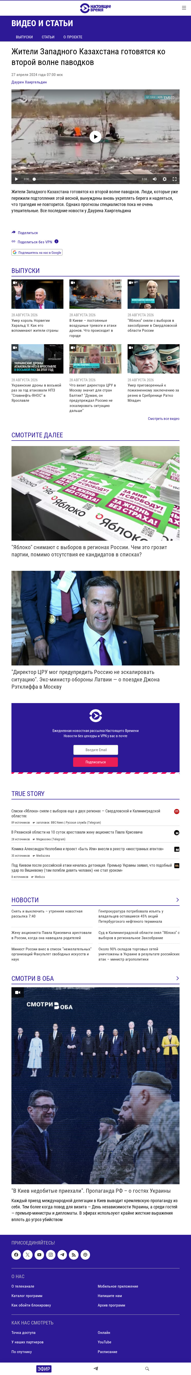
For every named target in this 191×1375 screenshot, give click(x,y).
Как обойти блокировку (31, 1305)
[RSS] (73, 1254)
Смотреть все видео (164, 418)
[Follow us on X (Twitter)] (27, 1254)
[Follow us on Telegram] (62, 1254)
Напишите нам (110, 1295)
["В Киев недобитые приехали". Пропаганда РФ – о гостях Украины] (95, 1085)
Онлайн (104, 1332)
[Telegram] (95, 1369)
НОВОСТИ (25, 900)
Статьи (48, 37)
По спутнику (21, 1351)
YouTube (104, 1342)
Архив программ (111, 1305)
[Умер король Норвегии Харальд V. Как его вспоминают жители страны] (37, 294)
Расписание (107, 1351)
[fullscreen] (175, 179)
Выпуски (24, 37)
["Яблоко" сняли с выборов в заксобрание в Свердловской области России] (154, 294)
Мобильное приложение (118, 1286)
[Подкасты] (85, 1254)
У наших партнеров (27, 1342)
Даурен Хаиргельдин (29, 82)
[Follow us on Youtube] (39, 1254)
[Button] (25, 234)
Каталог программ (26, 1295)
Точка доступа (23, 1332)
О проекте (72, 37)
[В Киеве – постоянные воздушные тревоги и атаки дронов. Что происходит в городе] (95, 294)
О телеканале (22, 1286)
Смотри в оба (32, 978)
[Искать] (147, 1369)
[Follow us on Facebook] (16, 1254)
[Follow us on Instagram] (50, 1254)
